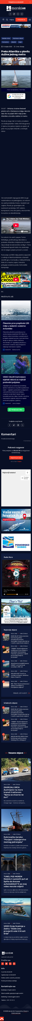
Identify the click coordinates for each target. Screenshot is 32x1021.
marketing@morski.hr (13, 997)
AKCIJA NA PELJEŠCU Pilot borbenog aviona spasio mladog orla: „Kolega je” (19, 738)
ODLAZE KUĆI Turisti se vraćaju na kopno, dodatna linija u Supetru (19, 675)
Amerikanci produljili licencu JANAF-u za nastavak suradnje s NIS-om (20, 665)
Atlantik (13, 42)
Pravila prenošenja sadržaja (9, 981)
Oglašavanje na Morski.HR (8, 975)
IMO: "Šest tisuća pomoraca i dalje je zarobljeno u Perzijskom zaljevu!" (20, 685)
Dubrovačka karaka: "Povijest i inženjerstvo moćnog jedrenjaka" (15, 839)
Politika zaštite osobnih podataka (10, 978)
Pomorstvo (5, 42)
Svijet (20, 42)
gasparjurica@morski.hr (16, 993)
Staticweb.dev (16, 1013)
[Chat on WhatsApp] (16, 410)
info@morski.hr (11, 990)
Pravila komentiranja (8, 439)
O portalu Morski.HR (6, 972)
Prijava (12, 20)
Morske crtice (6, 38)
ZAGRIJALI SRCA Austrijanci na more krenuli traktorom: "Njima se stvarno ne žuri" (14, 792)
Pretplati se (21, 20)
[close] (30, 2)
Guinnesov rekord (18, 38)
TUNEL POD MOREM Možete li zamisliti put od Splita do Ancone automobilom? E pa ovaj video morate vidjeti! (16, 881)
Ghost (25, 1011)
